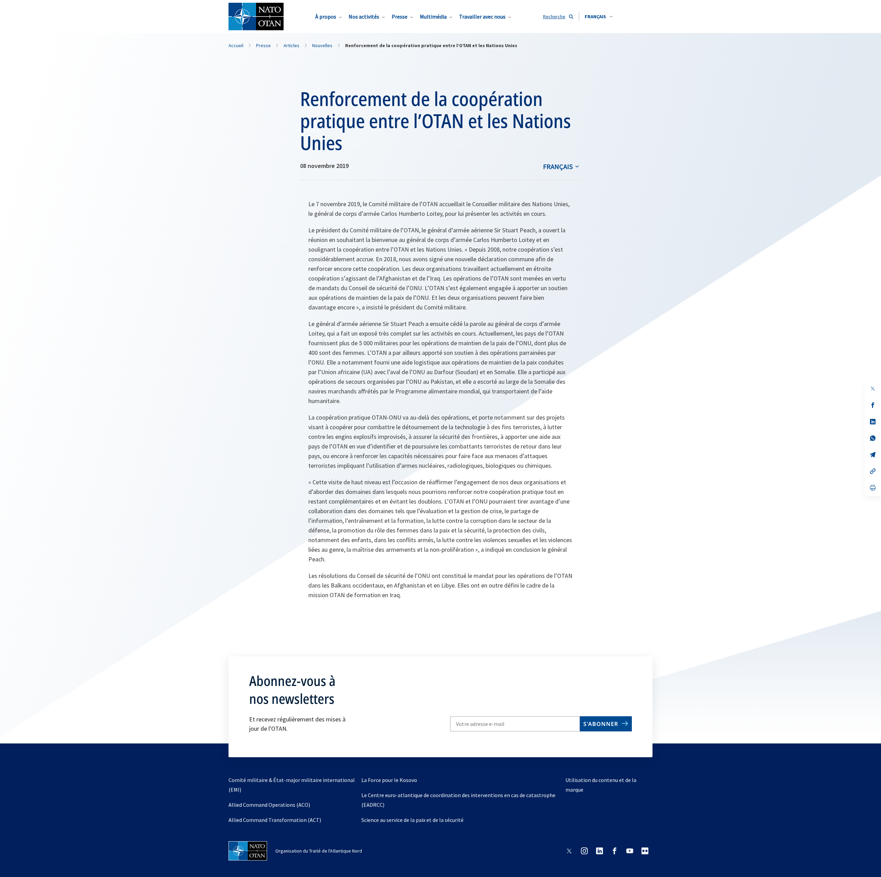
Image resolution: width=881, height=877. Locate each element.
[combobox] (599, 16)
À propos (325, 16)
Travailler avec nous (482, 16)
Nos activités (364, 16)
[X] (872, 388)
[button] (599, 16)
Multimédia (433, 16)
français (558, 166)
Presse (399, 16)
